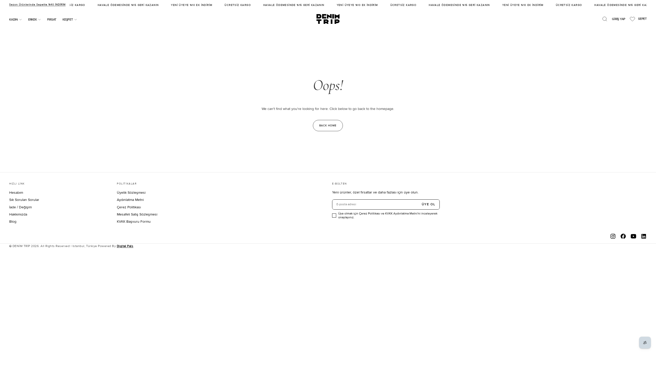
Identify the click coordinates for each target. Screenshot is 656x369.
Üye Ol (428, 204)
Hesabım (16, 192)
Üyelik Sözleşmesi (131, 192)
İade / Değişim (20, 207)
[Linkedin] (644, 236)
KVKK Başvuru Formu (134, 221)
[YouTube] (633, 236)
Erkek (32, 20)
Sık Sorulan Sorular (24, 200)
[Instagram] (613, 236)
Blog (12, 221)
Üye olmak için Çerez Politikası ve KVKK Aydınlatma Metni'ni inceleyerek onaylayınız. (387, 215)
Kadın (13, 20)
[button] (605, 19)
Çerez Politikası (129, 207)
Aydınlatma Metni (130, 200)
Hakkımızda (18, 214)
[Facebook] (623, 236)
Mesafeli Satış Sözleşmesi (137, 214)
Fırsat (52, 20)
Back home (327, 125)
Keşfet (68, 20)
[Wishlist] (632, 19)
